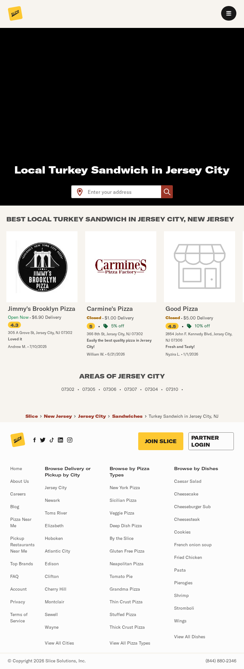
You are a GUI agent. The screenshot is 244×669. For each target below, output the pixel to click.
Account (18, 589)
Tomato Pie (121, 576)
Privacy (17, 602)
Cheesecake (186, 494)
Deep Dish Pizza (126, 525)
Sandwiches (127, 416)
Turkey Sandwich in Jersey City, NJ (184, 416)
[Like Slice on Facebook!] (34, 440)
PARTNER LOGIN (205, 441)
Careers (18, 494)
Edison (52, 564)
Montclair (54, 602)
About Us (19, 481)
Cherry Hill (55, 589)
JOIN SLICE (161, 441)
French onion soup (193, 545)
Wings (180, 621)
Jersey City (92, 416)
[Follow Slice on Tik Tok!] (52, 440)
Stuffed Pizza (123, 614)
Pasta (180, 570)
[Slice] (15, 14)
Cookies (182, 532)
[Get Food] (167, 191)
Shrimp (181, 595)
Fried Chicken (188, 557)
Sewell (51, 614)
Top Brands (21, 564)
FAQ (14, 576)
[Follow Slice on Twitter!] (43, 440)
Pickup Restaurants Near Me (22, 544)
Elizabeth (54, 525)
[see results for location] (79, 192)
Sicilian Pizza (123, 500)
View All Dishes (189, 636)
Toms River (56, 513)
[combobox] (125, 192)
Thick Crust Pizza (127, 627)
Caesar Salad (187, 481)
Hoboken (54, 538)
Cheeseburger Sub (192, 506)
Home (16, 468)
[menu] (228, 13)
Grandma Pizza (125, 589)
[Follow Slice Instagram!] (70, 440)
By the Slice (121, 538)
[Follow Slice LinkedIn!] (60, 440)
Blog (14, 506)
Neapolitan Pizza (127, 564)
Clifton (52, 576)
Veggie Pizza (122, 513)
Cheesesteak (187, 519)
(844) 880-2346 (221, 661)
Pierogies (183, 583)
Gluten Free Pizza (127, 551)
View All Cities (59, 643)
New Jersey (58, 416)
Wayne (51, 627)
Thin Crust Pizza (126, 602)
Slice (31, 416)
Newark (52, 500)
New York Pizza (125, 487)
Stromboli (184, 608)
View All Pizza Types (130, 643)
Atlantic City (57, 551)
